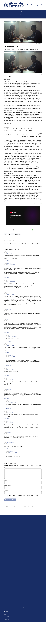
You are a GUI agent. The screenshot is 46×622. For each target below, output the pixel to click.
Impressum (6, 619)
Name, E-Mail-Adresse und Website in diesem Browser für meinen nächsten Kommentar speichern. (22, 496)
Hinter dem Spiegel (17, 177)
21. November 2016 (11, 281)
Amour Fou (27, 93)
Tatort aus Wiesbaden (25, 198)
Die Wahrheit (15, 181)
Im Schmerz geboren (25, 159)
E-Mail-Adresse (7, 485)
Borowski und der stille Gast (32, 168)
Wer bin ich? (15, 149)
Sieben (27, 114)
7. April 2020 (9, 253)
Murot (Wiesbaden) (16, 234)
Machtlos (20, 105)
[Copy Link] (17, 230)
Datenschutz (6, 616)
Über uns (6, 611)
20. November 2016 (11, 294)
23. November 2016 (11, 264)
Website (6, 490)
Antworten (6, 260)
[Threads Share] (26, 230)
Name (5, 480)
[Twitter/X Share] (29, 230)
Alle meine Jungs (22, 180)
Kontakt (5, 614)
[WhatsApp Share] (31, 230)
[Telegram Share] (23, 230)
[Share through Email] (14, 230)
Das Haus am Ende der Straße (26, 178)
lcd (9, 234)
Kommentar (7, 467)
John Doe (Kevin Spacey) (32, 117)
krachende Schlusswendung (19, 141)
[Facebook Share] (20, 230)
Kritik (5, 234)
